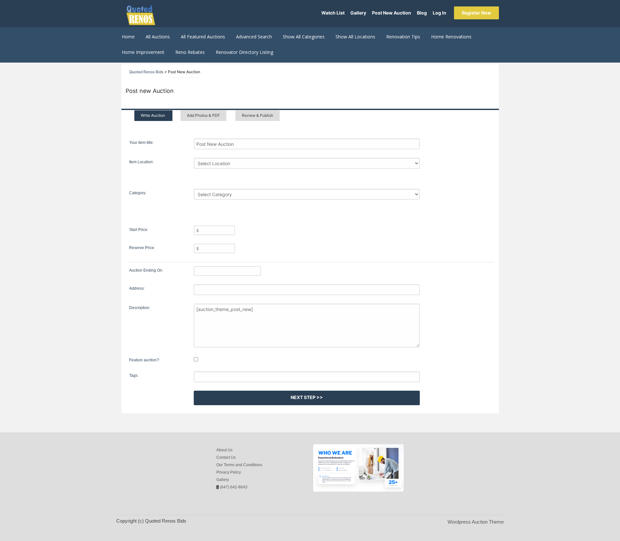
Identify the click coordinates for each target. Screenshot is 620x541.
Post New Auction (391, 12)
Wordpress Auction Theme (476, 522)
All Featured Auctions (203, 37)
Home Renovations (451, 37)
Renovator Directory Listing (244, 52)
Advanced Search (254, 37)
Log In (439, 12)
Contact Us (226, 457)
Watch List (333, 12)
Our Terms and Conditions (239, 465)
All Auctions (158, 37)
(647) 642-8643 (233, 487)
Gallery (358, 12)
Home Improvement (143, 52)
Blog (422, 12)
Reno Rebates (190, 52)
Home (128, 37)
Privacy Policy (228, 472)
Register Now (476, 12)
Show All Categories (304, 37)
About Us (224, 450)
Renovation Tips (403, 37)
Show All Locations (355, 37)
